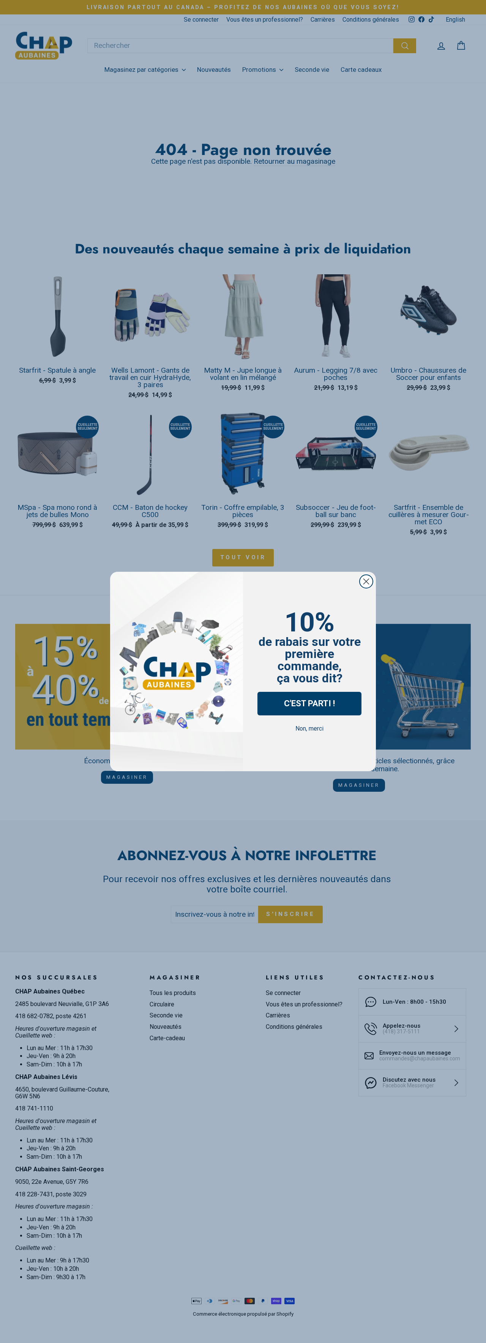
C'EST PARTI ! (309, 703)
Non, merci (309, 728)
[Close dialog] (366, 581)
